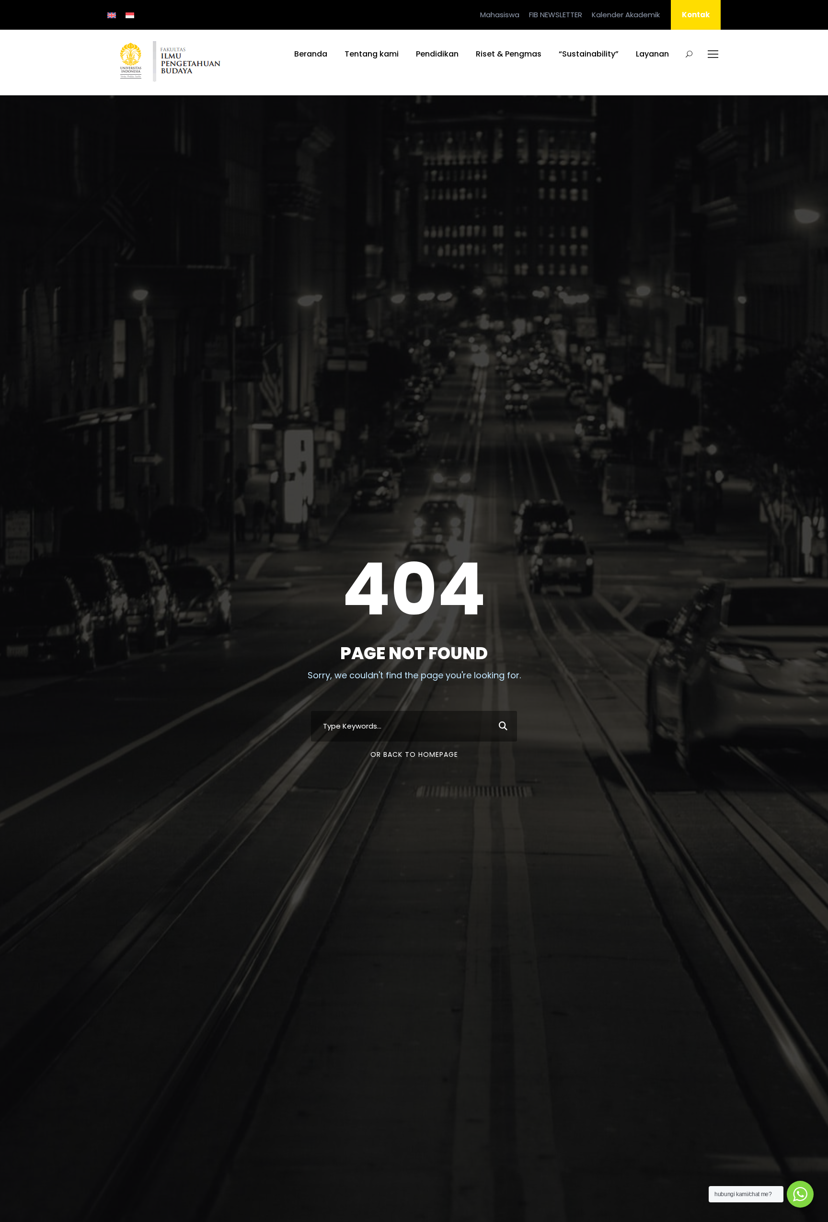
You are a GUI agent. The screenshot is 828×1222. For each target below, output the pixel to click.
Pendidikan (437, 53)
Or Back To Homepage (414, 754)
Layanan (652, 53)
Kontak (696, 15)
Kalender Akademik (626, 15)
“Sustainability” (589, 53)
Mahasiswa (499, 15)
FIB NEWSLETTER (555, 15)
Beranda (310, 53)
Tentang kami (372, 53)
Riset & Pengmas (508, 53)
